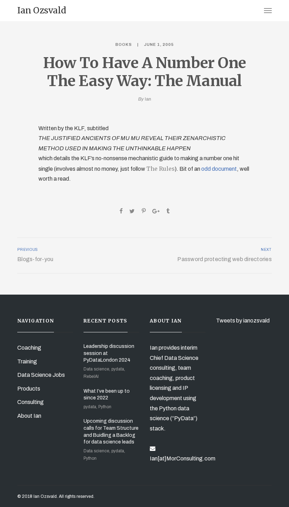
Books (123, 44)
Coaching (29, 348)
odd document (219, 169)
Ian (148, 99)
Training (27, 361)
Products (28, 389)
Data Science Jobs (41, 375)
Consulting (30, 402)
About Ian (29, 416)
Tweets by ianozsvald (243, 321)
